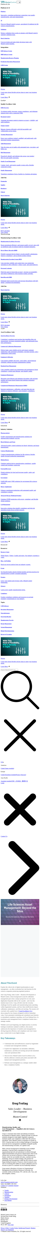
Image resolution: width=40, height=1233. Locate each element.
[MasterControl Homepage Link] (9, 2)
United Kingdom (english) (8, 775)
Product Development (10, 1199)
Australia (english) (6, 781)
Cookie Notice (14, 1228)
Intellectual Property (24, 1228)
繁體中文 (25, 781)
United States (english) (7, 768)
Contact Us (4, 1185)
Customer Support (13, 1185)
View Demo (4, 232)
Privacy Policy (5, 1228)
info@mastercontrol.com (9, 1182)
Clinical (6, 1194)
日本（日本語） (17, 781)
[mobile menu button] (19, 2)
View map (11, 1224)
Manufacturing (8, 1192)
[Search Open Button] (20, 690)
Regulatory (7, 1195)
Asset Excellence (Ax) (25, 1011)
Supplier (6, 1197)
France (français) (21, 775)
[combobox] (9, 670)
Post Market (8, 1200)
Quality (6, 1190)
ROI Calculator (5, 231)
